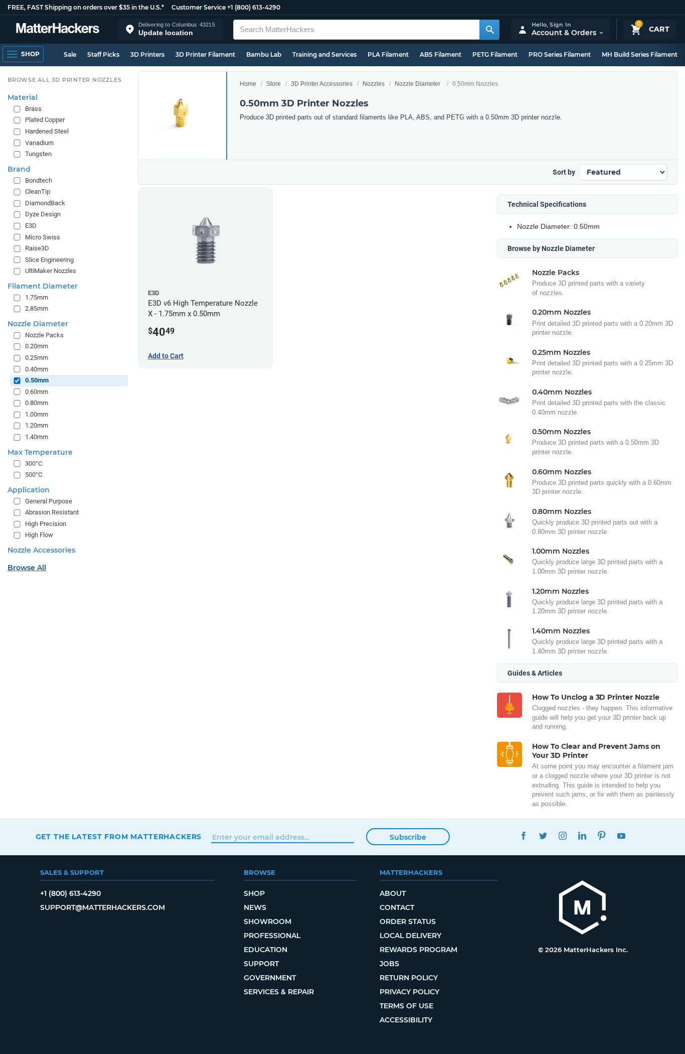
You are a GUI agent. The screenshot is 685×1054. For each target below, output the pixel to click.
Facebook (524, 835)
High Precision (45, 524)
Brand (19, 169)
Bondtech (38, 180)
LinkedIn (582, 835)
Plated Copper (45, 119)
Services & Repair (279, 991)
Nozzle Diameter (417, 83)
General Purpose (48, 500)
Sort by (564, 172)
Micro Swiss (42, 236)
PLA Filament (388, 54)
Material (23, 97)
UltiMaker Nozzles (50, 271)
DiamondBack (45, 203)
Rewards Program (418, 949)
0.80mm (36, 403)
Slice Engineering (49, 259)
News (255, 907)
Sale (70, 54)
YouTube (621, 835)
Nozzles (374, 83)
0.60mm (36, 392)
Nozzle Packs (44, 335)
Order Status (408, 921)
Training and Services (324, 54)
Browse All (27, 567)
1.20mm (36, 425)
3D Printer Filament (205, 54)
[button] (170, 29)
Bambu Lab (263, 54)
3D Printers (147, 54)
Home (248, 83)
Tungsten (38, 154)
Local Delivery (410, 935)
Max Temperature (40, 451)
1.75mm (36, 297)
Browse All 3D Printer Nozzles (64, 79)
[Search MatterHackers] (489, 30)
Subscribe (408, 837)
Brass (33, 108)
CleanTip (37, 191)
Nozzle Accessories (41, 550)
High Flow (39, 535)
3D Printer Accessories (322, 83)
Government (270, 977)
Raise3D (37, 248)
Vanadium (39, 142)
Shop (254, 893)
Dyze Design (43, 214)
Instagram (563, 835)
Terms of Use (406, 1005)
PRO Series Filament (560, 54)
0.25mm (36, 357)
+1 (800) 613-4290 (253, 7)
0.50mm (37, 380)
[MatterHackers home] (58, 29)
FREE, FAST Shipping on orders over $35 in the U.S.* (86, 7)
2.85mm (36, 308)
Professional (272, 935)
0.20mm (36, 346)
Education (265, 949)
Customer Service (199, 7)
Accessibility (406, 1019)
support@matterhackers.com (102, 907)
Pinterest (602, 835)
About (393, 893)
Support (261, 963)
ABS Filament (440, 54)
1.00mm (36, 414)
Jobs (389, 963)
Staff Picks (103, 54)
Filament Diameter (43, 286)
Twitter (543, 835)
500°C (33, 474)
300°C (33, 463)
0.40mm (36, 368)
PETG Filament (495, 54)
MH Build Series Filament (639, 54)
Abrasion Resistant (52, 512)
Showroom (267, 921)
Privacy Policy (409, 991)
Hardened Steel (47, 131)
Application (29, 489)
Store (273, 83)
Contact (397, 907)
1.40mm (36, 437)
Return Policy (409, 977)
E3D (31, 225)
